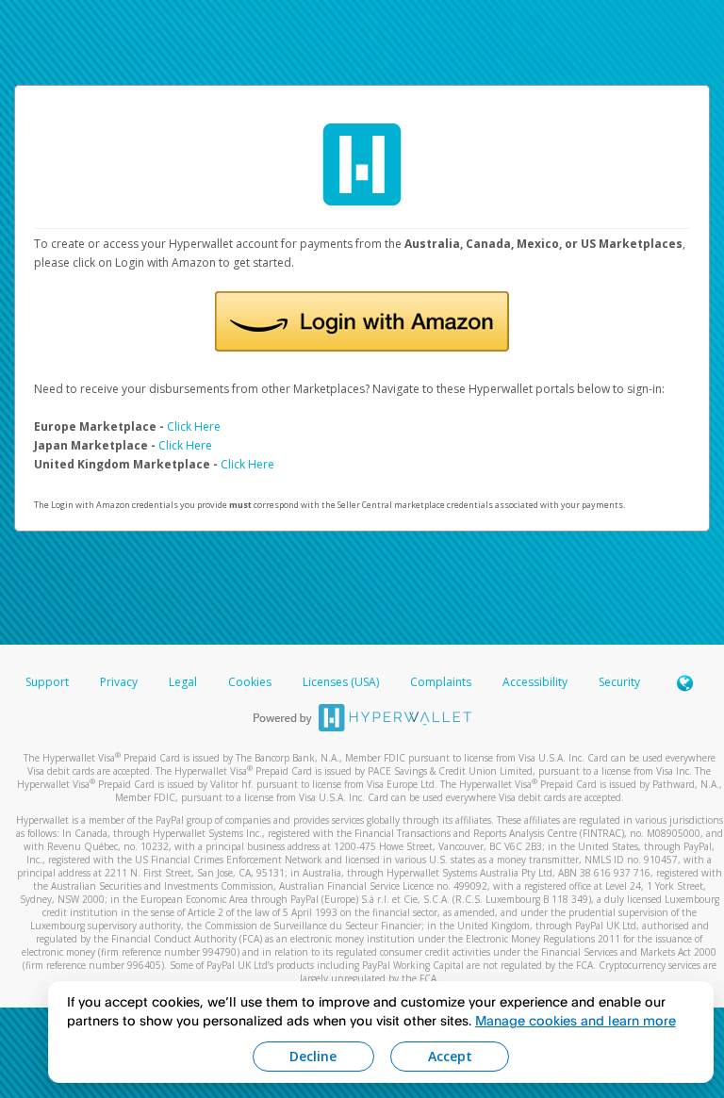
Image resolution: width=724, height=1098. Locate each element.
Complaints (442, 682)
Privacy (119, 682)
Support (47, 682)
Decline (313, 1056)
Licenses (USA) (342, 682)
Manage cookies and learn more (575, 1020)
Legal (183, 682)
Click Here (194, 426)
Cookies (250, 682)
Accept (450, 1056)
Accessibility (535, 682)
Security (619, 682)
